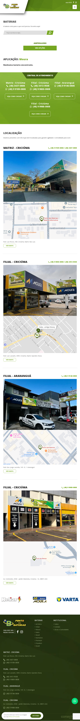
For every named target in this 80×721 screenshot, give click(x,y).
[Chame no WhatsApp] (75, 701)
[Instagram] (76, 2)
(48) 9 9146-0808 (66, 85)
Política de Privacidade (14, 716)
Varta (37, 632)
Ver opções (40, 48)
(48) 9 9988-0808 (41, 106)
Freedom (39, 643)
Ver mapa (9, 246)
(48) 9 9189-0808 (17, 89)
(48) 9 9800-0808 (41, 89)
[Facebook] (73, 2)
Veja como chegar (14, 96)
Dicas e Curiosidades (62, 630)
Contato (57, 627)
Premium (39, 640)
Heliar (38, 627)
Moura (38, 630)
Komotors (39, 638)
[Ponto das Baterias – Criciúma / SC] (11, 6)
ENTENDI (35, 716)
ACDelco (39, 624)
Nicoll (38, 635)
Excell (38, 646)
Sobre (57, 624)
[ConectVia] (69, 717)
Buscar (50, 33)
